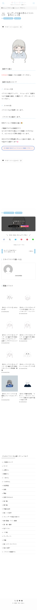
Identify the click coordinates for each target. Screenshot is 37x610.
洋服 (5, 540)
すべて (5, 466)
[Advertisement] (18, 187)
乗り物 (5, 505)
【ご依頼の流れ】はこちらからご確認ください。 (18, 148)
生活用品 (6, 485)
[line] (19, 601)
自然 (5, 489)
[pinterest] (22, 601)
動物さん (6, 474)
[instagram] (17, 601)
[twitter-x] (15, 601)
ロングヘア (17, 18)
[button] (4, 239)
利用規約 (5, 75)
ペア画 (5, 532)
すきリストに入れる (13, 27)
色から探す (7, 548)
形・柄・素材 (7, 524)
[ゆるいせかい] (18, 3)
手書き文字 (7, 509)
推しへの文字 (7, 513)
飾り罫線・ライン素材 (10, 520)
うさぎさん (7, 481)
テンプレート (7, 536)
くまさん (6, 478)
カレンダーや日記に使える (11, 517)
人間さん (6, 470)
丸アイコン (7, 528)
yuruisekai (18, 275)
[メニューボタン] (33, 3)
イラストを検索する (9, 552)
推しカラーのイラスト (10, 544)
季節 (5, 493)
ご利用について (8, 462)
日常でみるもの (8, 497)
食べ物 (5, 501)
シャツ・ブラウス (8, 18)
